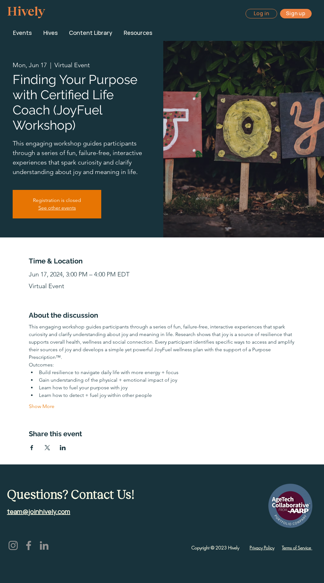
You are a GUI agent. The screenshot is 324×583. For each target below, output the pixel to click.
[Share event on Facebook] (32, 447)
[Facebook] (28, 545)
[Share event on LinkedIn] (63, 447)
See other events (57, 208)
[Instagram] (13, 545)
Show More (41, 406)
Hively (26, 10)
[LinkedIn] (44, 545)
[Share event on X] (47, 447)
